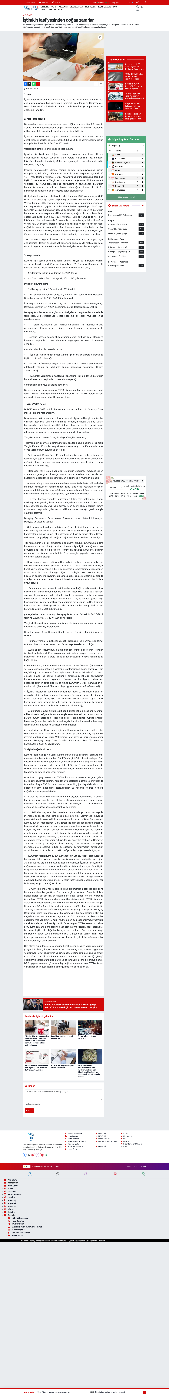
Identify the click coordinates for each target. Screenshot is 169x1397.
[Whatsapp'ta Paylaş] (34, 84)
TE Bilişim (142, 1166)
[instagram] (86, 1174)
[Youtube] (42, 1155)
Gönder (29, 1110)
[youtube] (115, 1174)
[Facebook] (25, 1155)
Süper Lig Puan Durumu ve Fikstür (27, 1227)
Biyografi (12, 1203)
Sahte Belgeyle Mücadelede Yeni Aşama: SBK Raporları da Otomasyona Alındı (36, 1067)
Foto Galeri (31, 2)
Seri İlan (12, 1197)
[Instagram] (37, 1155)
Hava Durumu (73, 1136)
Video (10, 1188)
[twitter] (58, 1174)
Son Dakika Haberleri (76, 1146)
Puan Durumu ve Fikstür (77, 1141)
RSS (27, 1166)
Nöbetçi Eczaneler (75, 1134)
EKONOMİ (102, 1146)
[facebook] (30, 1174)
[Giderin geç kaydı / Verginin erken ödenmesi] (63, 1056)
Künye (10, 1209)
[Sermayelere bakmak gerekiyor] (90, 1027)
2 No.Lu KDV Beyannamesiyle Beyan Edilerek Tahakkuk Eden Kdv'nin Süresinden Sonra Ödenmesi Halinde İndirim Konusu (37, 1040)
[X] (29, 1155)
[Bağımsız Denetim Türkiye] (31, 8)
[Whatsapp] (46, 1155)
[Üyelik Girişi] (144, 2)
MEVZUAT (63, 7)
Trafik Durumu (73, 1139)
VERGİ (54, 7)
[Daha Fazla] (38, 84)
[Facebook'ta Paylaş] (25, 84)
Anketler (12, 1206)
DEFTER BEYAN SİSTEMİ (107, 1141)
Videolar (45, 2)
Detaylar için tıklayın (126, 197)
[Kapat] (167, 1240)
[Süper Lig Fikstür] (143, 205)
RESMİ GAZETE (104, 7)
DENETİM (45, 7)
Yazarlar (57, 2)
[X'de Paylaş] (29, 84)
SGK (115, 7)
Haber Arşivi (72, 1149)
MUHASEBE (90, 7)
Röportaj (12, 1200)
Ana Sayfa (12, 1180)
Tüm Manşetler (73, 1144)
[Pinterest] (33, 1155)
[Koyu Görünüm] (142, 6)
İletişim (11, 1212)
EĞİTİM (126, 1141)
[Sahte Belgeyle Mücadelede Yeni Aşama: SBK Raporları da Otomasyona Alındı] (37, 1056)
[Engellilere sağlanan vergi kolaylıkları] (63, 1027)
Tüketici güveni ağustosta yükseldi (110, 1392)
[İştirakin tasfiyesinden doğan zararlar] (64, 57)
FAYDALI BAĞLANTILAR (51, 10)
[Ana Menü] (137, 9)
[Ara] (138, 6)
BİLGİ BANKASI (76, 7)
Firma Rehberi (14, 1194)
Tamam (102, 1241)
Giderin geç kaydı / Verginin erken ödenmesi (62, 1066)
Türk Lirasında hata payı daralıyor (56, 1392)
